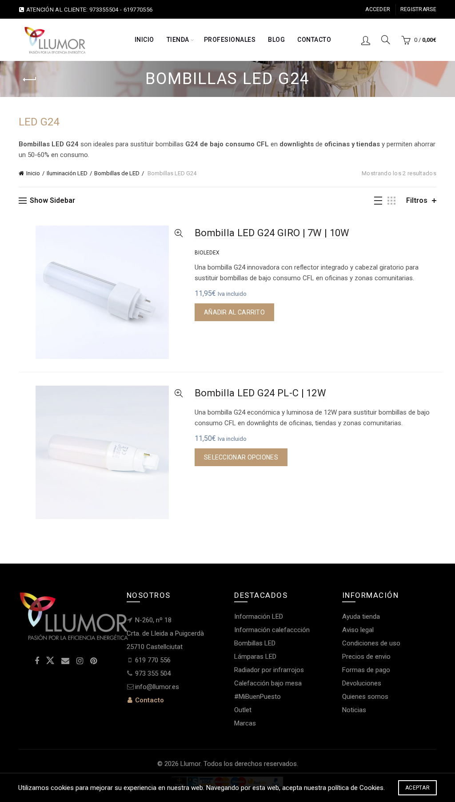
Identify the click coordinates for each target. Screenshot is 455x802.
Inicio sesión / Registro (365, 40)
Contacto (314, 39)
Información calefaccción (272, 630)
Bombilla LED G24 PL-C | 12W (260, 393)
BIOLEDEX (207, 253)
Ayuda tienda (361, 617)
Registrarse (418, 9)
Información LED (258, 617)
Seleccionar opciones (241, 457)
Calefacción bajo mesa (268, 683)
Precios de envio (366, 657)
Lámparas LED (255, 657)
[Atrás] (30, 80)
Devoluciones (361, 683)
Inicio (144, 39)
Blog (276, 39)
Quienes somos (365, 697)
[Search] (386, 39)
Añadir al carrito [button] (234, 312)
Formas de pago (366, 670)
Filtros (416, 200)
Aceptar (417, 788)
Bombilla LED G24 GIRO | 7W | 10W (272, 232)
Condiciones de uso (371, 643)
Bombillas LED (254, 643)
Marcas (245, 723)
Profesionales (230, 39)
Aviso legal (358, 630)
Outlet (242, 710)
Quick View (178, 233)
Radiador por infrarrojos (269, 670)
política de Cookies (355, 788)
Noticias (354, 710)
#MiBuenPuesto (257, 697)
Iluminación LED (67, 173)
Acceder (377, 9)
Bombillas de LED (117, 173)
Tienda (178, 39)
